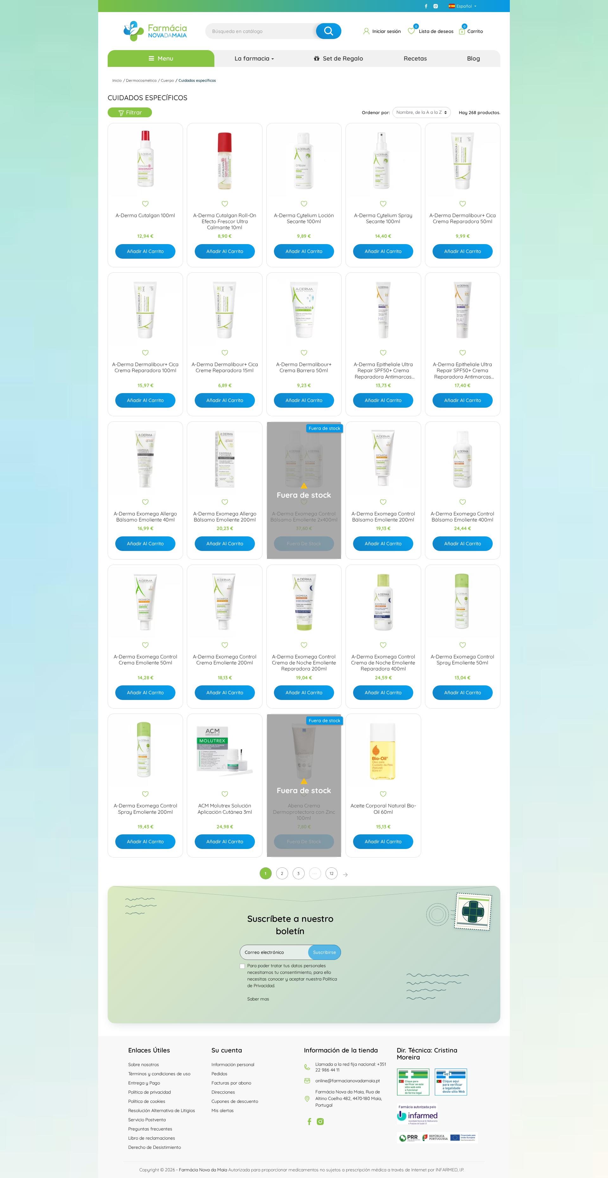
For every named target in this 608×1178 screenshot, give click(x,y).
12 (331, 873)
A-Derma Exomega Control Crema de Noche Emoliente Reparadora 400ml (383, 663)
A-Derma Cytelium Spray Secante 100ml (383, 218)
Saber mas (258, 999)
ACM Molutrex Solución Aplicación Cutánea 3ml (225, 809)
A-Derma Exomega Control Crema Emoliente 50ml (145, 660)
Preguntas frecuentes (150, 1129)
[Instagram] (435, 6)
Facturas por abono (231, 1083)
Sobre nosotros (143, 1064)
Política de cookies (146, 1101)
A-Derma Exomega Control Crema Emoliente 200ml (224, 660)
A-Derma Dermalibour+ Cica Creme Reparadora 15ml (225, 367)
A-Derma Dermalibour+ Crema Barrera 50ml (304, 367)
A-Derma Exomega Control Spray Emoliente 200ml (145, 809)
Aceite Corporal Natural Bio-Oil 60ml (383, 809)
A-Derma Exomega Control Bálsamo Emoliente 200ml (383, 517)
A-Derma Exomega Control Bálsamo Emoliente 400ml (462, 517)
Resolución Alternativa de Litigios (161, 1110)
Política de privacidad (149, 1092)
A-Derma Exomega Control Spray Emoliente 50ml (462, 660)
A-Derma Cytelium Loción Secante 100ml (304, 218)
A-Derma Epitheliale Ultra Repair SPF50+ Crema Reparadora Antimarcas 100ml (462, 370)
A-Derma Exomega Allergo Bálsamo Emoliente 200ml (224, 517)
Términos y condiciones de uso (159, 1074)
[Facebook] (426, 6)
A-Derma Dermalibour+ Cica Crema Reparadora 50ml (462, 218)
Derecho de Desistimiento (154, 1147)
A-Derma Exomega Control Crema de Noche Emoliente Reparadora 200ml (304, 663)
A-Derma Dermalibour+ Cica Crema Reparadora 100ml (145, 367)
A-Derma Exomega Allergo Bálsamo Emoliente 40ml (145, 517)
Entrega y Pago (144, 1083)
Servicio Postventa (147, 1120)
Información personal (233, 1064)
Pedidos (219, 1074)
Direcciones (223, 1092)
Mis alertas (223, 1110)
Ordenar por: (376, 112)
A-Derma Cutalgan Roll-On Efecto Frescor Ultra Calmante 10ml (224, 221)
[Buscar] (328, 31)
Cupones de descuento (235, 1101)
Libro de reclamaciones (151, 1138)
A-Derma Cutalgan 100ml (145, 215)
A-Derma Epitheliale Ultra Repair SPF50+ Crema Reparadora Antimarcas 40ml (383, 370)
